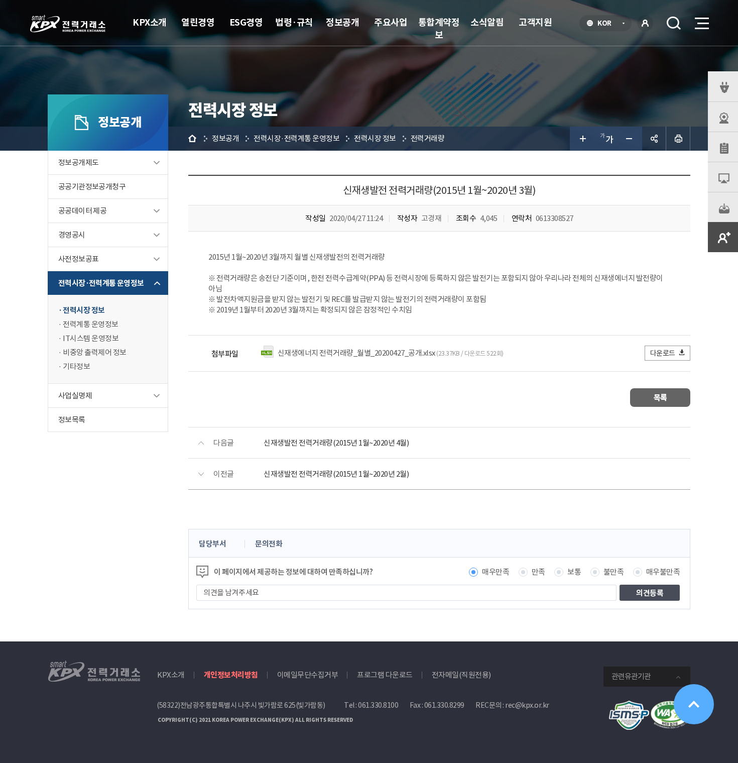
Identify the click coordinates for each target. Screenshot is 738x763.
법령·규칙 (294, 22)
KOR (607, 24)
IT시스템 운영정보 (90, 338)
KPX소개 (150, 22)
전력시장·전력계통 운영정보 (101, 283)
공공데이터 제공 (82, 210)
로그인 (645, 23)
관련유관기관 (631, 676)
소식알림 (487, 22)
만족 (538, 572)
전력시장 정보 (84, 310)
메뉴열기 (701, 23)
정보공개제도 (78, 162)
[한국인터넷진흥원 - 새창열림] (629, 706)
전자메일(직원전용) (461, 675)
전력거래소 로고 (67, 24)
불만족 (613, 572)
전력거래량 (428, 138)
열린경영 (197, 22)
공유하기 (654, 139)
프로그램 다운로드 (385, 675)
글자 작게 (630, 139)
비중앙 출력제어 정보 (95, 352)
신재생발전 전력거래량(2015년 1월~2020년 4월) (336, 443)
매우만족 (495, 572)
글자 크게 (582, 139)
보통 (574, 572)
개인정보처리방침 (231, 675)
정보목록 (71, 419)
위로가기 (694, 704)
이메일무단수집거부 (307, 675)
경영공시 (71, 235)
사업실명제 (75, 395)
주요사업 (390, 22)
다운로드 (662, 353)
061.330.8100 (378, 705)
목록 (660, 397)
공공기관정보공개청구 (92, 186)
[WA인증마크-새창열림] (670, 706)
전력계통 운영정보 (90, 324)
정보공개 (342, 22)
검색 (674, 23)
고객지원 (535, 22)
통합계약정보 (439, 29)
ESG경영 (246, 22)
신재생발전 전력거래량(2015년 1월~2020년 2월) (336, 474)
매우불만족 (663, 572)
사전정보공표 (78, 259)
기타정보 (76, 366)
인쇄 (678, 139)
